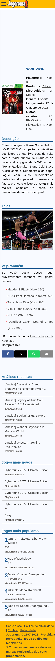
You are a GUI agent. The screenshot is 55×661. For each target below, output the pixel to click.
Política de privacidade (39, 626)
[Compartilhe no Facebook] (8, 354)
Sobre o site (14, 626)
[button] (50, 225)
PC (50, 116)
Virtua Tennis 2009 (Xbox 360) (27, 308)
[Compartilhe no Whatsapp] (34, 354)
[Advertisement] (27, 37)
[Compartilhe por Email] (46, 354)
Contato (13, 630)
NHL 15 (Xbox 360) (20, 315)
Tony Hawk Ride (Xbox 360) (25, 302)
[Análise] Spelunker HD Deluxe (25, 415)
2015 (45, 107)
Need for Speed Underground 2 (28, 605)
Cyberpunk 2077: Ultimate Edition (27, 470)
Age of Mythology (19, 558)
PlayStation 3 (39, 120)
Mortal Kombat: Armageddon (27, 574)
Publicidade (28, 630)
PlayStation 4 (35, 124)
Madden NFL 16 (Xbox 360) (25, 289)
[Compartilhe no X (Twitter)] (20, 354)
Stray (8, 515)
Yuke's (46, 86)
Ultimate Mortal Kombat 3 (24, 590)
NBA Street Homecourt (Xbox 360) (30, 296)
